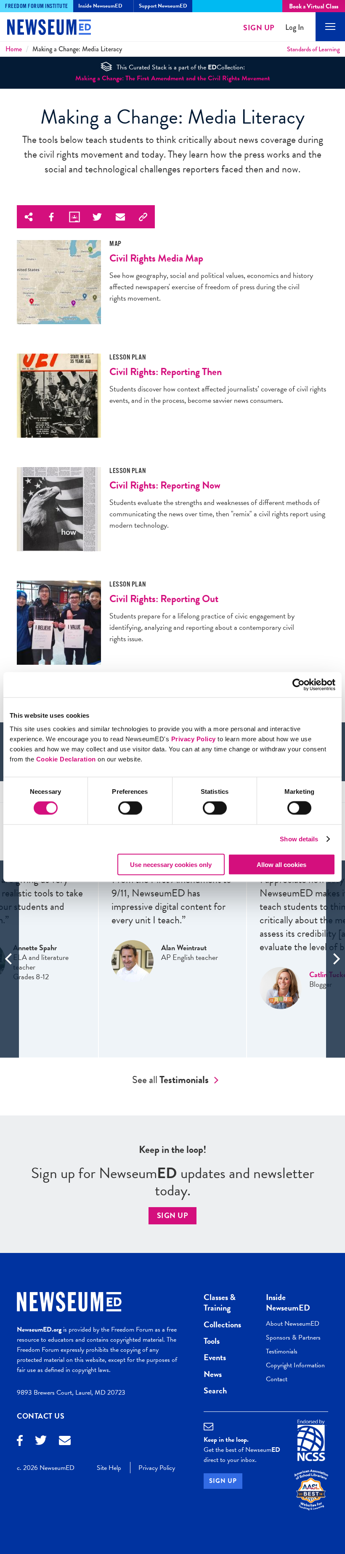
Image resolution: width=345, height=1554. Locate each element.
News (213, 1374)
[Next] (335, 958)
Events (215, 1357)
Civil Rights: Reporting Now (164, 485)
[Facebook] (20, 1441)
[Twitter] (41, 1441)
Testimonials (281, 1351)
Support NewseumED (163, 6)
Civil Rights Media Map (156, 258)
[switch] (130, 808)
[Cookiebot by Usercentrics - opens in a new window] (298, 685)
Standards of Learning (313, 49)
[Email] (65, 1441)
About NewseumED (292, 1324)
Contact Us (41, 1416)
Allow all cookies (281, 864)
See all (170, 1079)
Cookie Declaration (66, 758)
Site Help (109, 1468)
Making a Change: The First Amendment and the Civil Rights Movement (172, 78)
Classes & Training (220, 1302)
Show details (299, 839)
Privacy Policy (193, 738)
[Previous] (9, 958)
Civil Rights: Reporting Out (163, 598)
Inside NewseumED (288, 1302)
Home (13, 49)
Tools (212, 1341)
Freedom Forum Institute (36, 6)
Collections (222, 1324)
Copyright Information (295, 1365)
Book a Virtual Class (313, 6)
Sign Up (259, 27)
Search (215, 1390)
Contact (276, 1379)
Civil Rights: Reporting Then (165, 371)
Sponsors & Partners (293, 1337)
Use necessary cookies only (171, 864)
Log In (294, 27)
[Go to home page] (42, 28)
